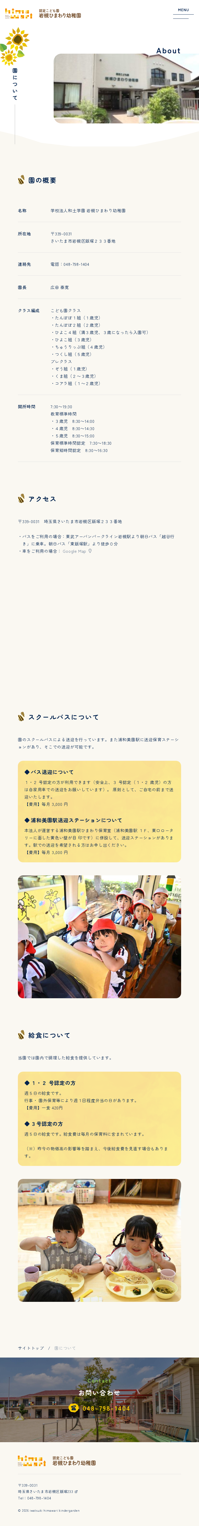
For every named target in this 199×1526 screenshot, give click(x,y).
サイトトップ (31, 1348)
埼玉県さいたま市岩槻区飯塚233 (46, 1491)
